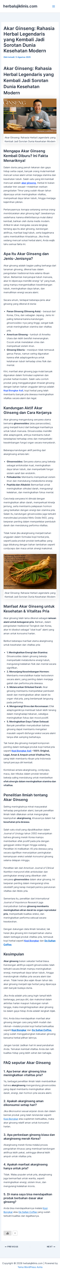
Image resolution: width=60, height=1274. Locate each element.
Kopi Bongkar (11, 1118)
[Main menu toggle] (53, 6)
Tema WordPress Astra (30, 1267)
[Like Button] (8, 1233)
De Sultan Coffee (28, 1212)
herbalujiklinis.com (20, 6)
